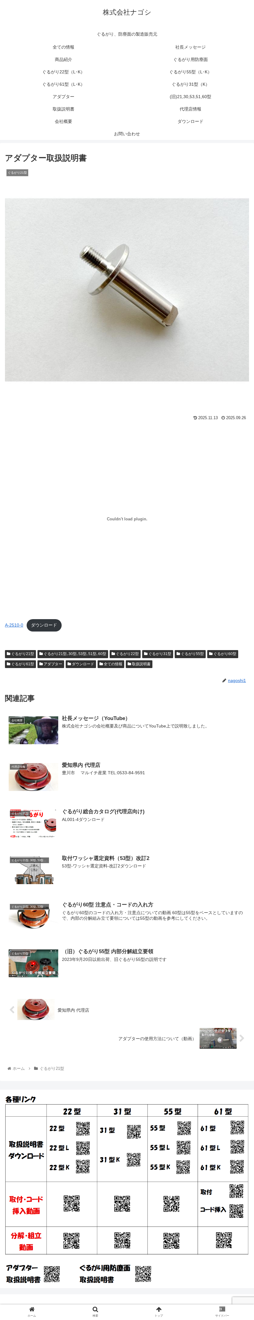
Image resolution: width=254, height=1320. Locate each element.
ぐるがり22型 (127, 654)
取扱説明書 (141, 664)
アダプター (52, 664)
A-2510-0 (14, 625)
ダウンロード (44, 625)
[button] (235, 816)
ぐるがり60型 (224, 654)
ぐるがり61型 (22, 664)
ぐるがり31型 (159, 654)
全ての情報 (112, 664)
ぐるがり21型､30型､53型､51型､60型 (74, 654)
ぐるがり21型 (22, 654)
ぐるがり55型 (192, 654)
